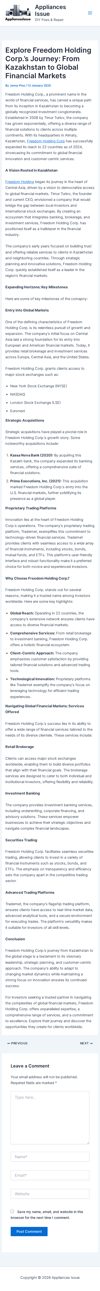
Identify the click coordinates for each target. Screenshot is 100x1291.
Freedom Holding (19, 182)
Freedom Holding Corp (46, 141)
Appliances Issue (50, 10)
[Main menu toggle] (90, 13)
